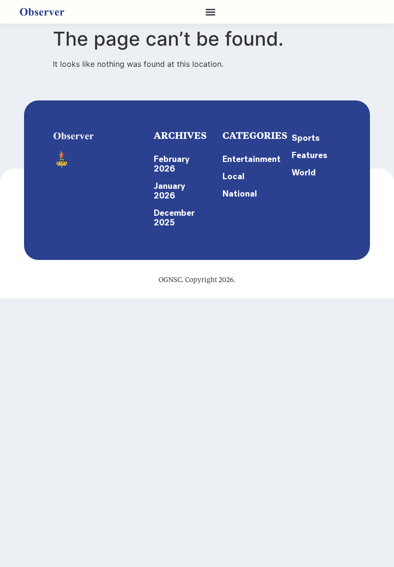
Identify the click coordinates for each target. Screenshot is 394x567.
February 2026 (171, 163)
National (239, 193)
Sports (306, 138)
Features (309, 155)
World (304, 172)
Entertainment (247, 159)
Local (233, 176)
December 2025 (174, 217)
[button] (210, 12)
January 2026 (169, 190)
